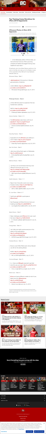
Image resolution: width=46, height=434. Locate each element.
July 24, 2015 (31, 143)
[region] (23, 428)
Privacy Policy (23, 418)
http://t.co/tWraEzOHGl (16, 233)
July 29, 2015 (31, 112)
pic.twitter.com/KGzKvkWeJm (18, 123)
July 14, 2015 (27, 284)
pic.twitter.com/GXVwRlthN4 (18, 110)
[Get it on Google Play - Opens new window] (27, 405)
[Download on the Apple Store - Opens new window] (19, 405)
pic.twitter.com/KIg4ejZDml (17, 235)
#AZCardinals (16, 120)
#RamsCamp (13, 198)
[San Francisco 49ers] (23, 411)
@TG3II (19, 196)
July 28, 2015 (32, 205)
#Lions (12, 276)
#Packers (23, 137)
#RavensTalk (26, 169)
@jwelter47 (13, 121)
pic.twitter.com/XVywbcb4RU (18, 171)
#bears (25, 233)
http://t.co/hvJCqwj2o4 (24, 139)
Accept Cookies (29, 431)
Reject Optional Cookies (39, 431)
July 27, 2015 (31, 89)
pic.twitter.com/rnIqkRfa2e (17, 253)
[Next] (28, 53)
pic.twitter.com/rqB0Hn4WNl (18, 186)
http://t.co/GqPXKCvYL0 (30, 265)
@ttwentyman (22, 278)
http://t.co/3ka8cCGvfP (16, 169)
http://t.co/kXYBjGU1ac (26, 184)
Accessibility (23, 420)
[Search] (42, 9)
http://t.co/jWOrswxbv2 (16, 153)
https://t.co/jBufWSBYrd (24, 204)
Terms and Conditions (23, 416)
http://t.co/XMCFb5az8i (16, 280)
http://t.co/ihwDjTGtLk (20, 251)
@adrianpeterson (15, 80)
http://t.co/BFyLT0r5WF (21, 108)
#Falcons (25, 216)
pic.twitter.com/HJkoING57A (18, 87)
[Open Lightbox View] (23, 47)
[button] (23, 364)
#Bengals (20, 263)
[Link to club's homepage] (2, 9)
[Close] (44, 423)
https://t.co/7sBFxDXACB (23, 218)
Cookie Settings (4, 431)
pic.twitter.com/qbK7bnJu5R (18, 267)
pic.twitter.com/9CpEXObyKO (18, 141)
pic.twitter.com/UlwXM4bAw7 (18, 282)
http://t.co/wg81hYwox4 (23, 121)
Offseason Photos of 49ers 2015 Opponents (20, 31)
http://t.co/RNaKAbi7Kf (25, 86)
